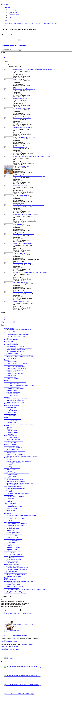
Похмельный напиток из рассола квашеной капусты (29, 176)
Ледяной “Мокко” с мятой (21, 195)
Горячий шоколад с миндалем (22, 263)
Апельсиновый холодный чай (22, 98)
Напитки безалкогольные (13, 45)
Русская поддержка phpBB (9, 641)
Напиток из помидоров (20, 147)
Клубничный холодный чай (21, 108)
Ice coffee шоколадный (20, 185)
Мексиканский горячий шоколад (23, 243)
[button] (4, 58)
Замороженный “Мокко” (20, 253)
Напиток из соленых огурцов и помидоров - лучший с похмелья (32, 156)
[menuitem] (14, 11)
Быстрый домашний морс (21, 282)
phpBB (14, 638)
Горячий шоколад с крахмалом (22, 292)
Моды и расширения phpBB (9, 646)
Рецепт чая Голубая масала (21, 166)
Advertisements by (6, 635)
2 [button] (4, 57)
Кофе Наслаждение (19, 224)
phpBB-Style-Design (27, 644)
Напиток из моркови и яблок (22, 118)
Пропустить (4, 4)
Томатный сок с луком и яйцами (23, 127)
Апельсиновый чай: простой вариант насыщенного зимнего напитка (34, 69)
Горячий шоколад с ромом (21, 301)
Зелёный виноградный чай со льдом (24, 89)
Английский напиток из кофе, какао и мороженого (28, 205)
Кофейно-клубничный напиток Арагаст (25, 214)
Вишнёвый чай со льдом (20, 79)
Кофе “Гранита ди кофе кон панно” (23, 234)
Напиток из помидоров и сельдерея (24, 137)
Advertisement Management (19, 635)
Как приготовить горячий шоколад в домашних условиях (30, 272)
